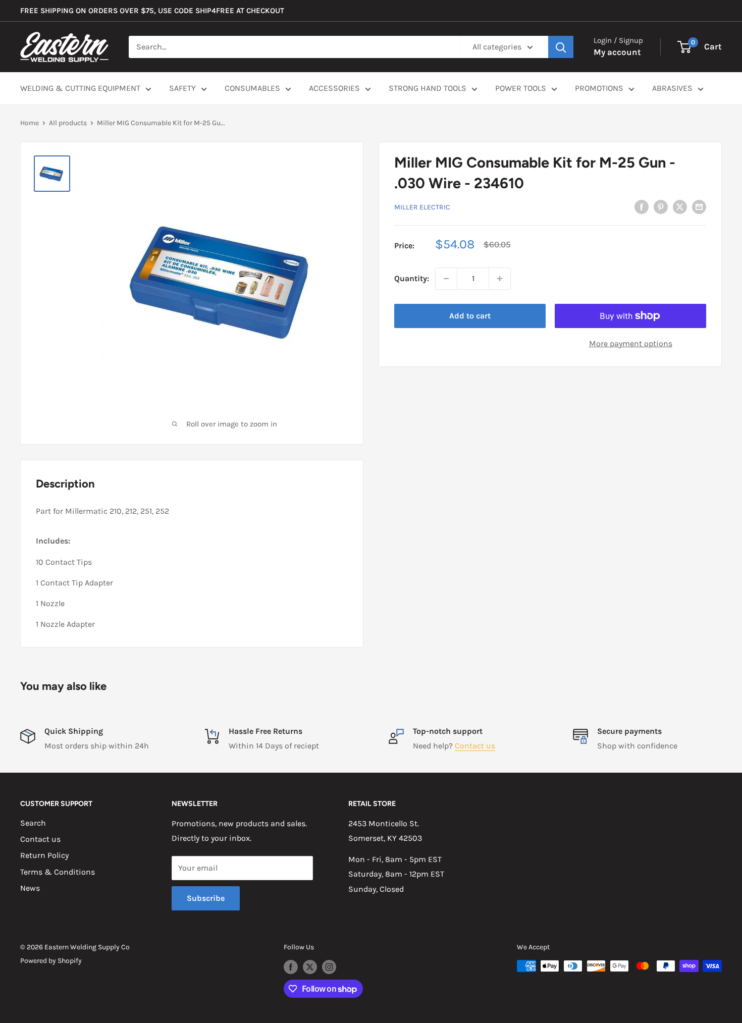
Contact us (475, 745)
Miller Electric (422, 206)
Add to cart (470, 315)
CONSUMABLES (252, 88)
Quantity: (411, 278)
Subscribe (206, 898)
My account (617, 52)
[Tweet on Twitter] (680, 205)
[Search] (560, 47)
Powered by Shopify (51, 960)
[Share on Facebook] (641, 205)
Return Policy (44, 855)
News (30, 888)
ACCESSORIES (334, 88)
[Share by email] (699, 205)
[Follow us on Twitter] (310, 967)
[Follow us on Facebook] (291, 967)
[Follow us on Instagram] (329, 967)
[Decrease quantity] (446, 278)
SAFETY (182, 88)
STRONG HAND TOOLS (427, 88)
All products (68, 123)
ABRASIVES (672, 88)
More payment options (630, 343)
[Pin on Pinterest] (661, 205)
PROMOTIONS (599, 88)
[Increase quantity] (499, 278)
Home (29, 123)
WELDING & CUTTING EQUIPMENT (80, 88)
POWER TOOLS (520, 88)
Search (33, 823)
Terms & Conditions (57, 872)
